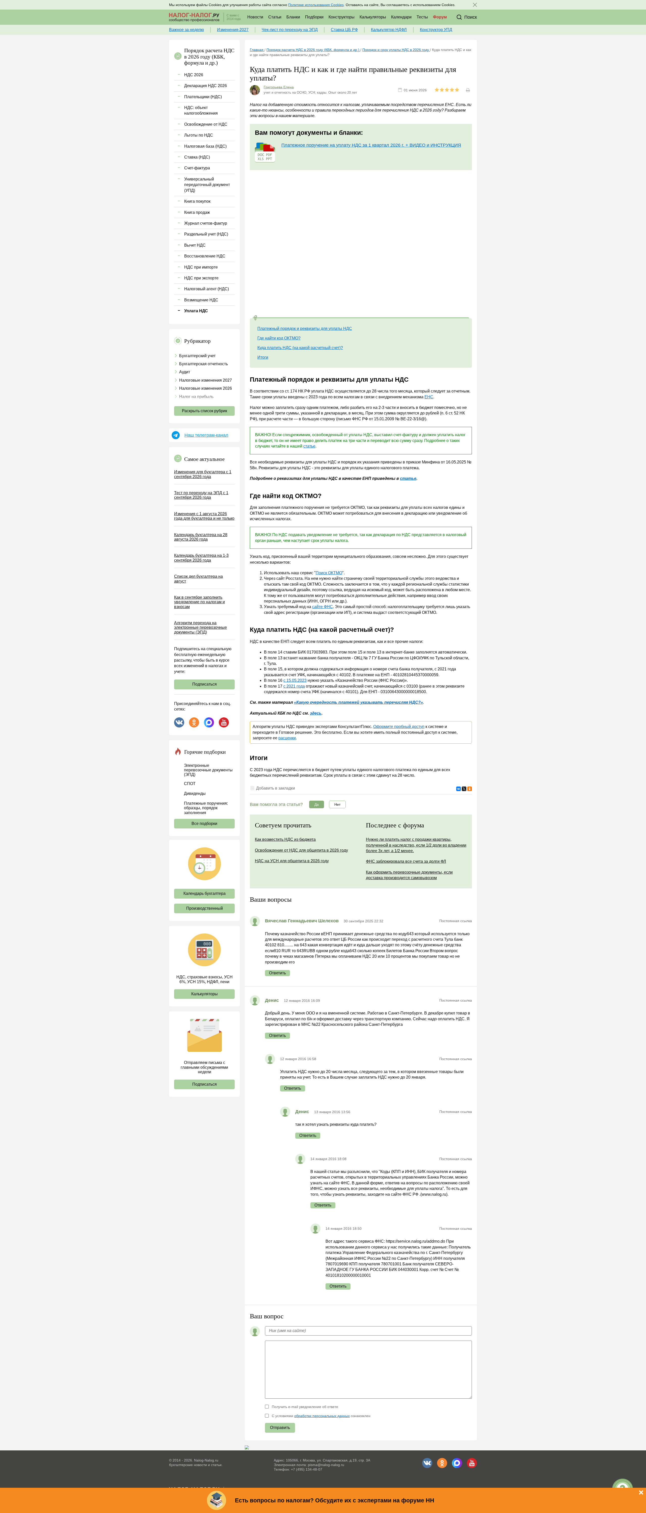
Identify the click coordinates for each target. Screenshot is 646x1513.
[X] (464, 789)
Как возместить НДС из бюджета (285, 839)
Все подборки (204, 823)
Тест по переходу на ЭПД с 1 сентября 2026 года (201, 495)
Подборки (314, 17)
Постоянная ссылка (455, 921)
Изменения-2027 (233, 30)
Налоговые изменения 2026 (205, 388)
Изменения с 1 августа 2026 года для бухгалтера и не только (204, 516)
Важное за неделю (186, 30)
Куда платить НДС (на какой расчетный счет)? (300, 348)
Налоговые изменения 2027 (205, 380)
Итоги (262, 357)
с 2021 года (294, 686)
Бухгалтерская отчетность (203, 364)
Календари (401, 17)
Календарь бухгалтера (204, 893)
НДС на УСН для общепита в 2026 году (292, 861)
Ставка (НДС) (197, 157)
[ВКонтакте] (458, 789)
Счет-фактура (197, 168)
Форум (440, 17)
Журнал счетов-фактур (205, 223)
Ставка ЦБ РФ (344, 30)
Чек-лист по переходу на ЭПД (290, 30)
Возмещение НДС (201, 300)
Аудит (184, 372)
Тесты (422, 17)
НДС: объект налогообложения (201, 110)
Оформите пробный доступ (398, 726)
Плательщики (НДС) (203, 97)
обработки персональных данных (322, 1416)
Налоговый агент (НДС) (206, 289)
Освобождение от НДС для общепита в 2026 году (301, 850)
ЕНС (428, 397)
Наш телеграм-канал (206, 435)
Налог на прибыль (196, 397)
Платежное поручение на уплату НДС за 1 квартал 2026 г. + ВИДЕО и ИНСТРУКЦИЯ (371, 145)
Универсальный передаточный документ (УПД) (207, 185)
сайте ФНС (322, 607)
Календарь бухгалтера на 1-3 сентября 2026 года (201, 557)
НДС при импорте (201, 267)
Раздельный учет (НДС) (206, 234)
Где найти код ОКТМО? (279, 338)
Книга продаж (197, 212)
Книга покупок (197, 201)
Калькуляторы (373, 17)
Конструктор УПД (436, 30)
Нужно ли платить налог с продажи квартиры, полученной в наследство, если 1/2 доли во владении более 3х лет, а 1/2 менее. (416, 845)
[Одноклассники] (469, 789)
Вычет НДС (195, 245)
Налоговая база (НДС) (205, 146)
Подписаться (204, 684)
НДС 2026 (193, 75)
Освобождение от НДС (205, 124)
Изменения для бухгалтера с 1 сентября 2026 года (202, 474)
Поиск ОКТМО (329, 573)
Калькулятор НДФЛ (389, 30)
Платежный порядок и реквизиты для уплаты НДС (304, 328)
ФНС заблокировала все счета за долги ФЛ (406, 861)
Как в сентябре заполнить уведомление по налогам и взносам (199, 602)
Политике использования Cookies (316, 5)
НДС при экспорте (201, 278)
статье (309, 446)
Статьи (274, 17)
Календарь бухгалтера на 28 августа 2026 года (200, 537)
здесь (315, 713)
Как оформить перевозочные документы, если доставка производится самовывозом (409, 875)
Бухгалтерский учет (197, 356)
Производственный (204, 908)
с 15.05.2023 (295, 680)
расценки (287, 738)
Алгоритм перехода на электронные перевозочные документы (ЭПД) (200, 627)
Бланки (293, 17)
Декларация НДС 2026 (205, 86)
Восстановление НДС (204, 256)
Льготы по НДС (198, 135)
